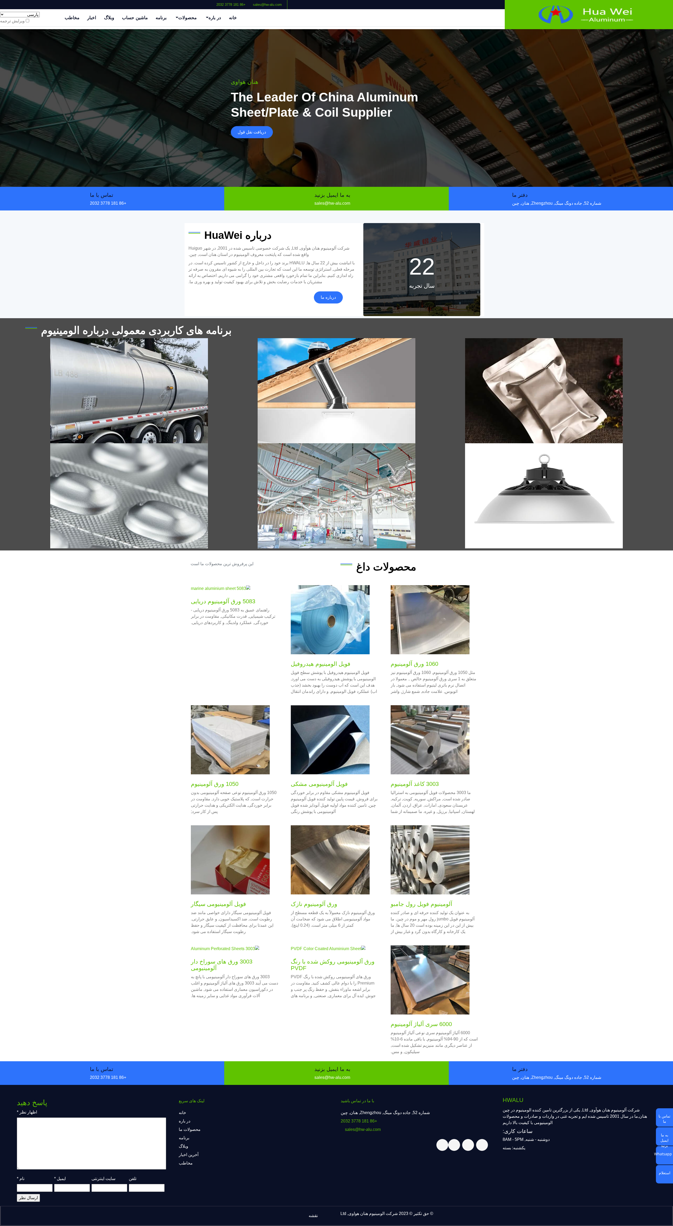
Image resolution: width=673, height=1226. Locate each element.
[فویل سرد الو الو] (129, 495)
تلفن (132, 1178)
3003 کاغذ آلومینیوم (415, 784)
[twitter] (198, 2)
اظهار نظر (27, 1112)
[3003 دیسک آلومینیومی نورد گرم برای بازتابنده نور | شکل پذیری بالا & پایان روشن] (544, 495)
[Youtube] (189, 2)
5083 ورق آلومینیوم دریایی (223, 601)
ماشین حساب (135, 17)
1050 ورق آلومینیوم (214, 784)
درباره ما (328, 297)
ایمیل (60, 1178)
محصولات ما (190, 1129)
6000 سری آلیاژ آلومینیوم (421, 1024)
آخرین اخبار (188, 1154)
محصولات (187, 17)
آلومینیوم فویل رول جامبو (421, 904)
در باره (214, 17)
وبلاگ (109, 17)
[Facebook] (202, 2)
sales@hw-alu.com (267, 5)
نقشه (313, 1215)
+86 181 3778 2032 (231, 5)
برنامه (161, 17)
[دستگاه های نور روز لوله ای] (336, 390)
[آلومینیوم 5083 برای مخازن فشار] (129, 390)
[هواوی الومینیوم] (589, 14)
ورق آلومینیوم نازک (314, 904)
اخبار (91, 17)
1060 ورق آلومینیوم (414, 664)
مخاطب (72, 17)
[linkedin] (194, 2)
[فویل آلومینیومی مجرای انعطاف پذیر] (336, 495)
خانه (233, 17)
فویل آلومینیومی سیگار (218, 904)
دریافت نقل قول (252, 132)
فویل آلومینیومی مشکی (319, 784)
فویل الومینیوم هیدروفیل (320, 664)
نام (20, 1178)
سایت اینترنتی (103, 1178)
